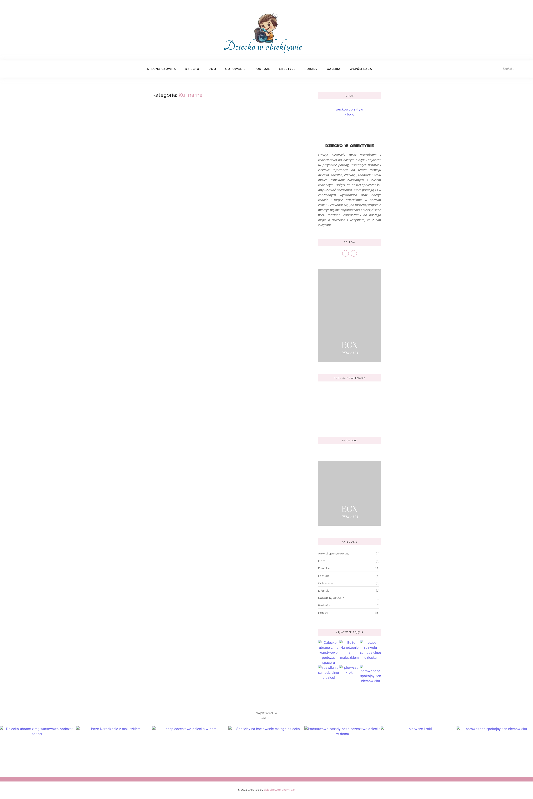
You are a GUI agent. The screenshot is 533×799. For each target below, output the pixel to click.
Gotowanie (235, 68)
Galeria (333, 68)
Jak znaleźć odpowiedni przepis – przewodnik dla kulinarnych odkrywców (226, 123)
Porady (311, 68)
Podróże (262, 68)
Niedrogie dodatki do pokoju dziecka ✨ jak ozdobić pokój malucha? (346, 416)
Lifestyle (287, 68)
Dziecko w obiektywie (262, 46)
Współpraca (361, 68)
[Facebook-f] (22, 69)
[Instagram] (31, 69)
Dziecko (192, 68)
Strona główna (161, 68)
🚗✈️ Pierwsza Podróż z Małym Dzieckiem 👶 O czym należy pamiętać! (348, 395)
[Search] (521, 69)
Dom (212, 68)
